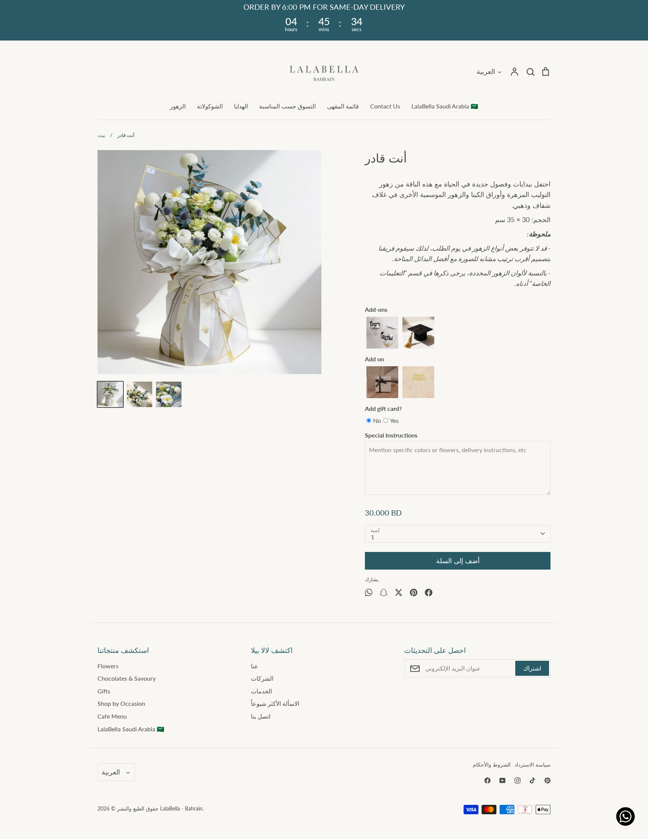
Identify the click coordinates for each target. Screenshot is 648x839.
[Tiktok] (532, 780)
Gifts (104, 691)
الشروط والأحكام (492, 764)
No (377, 420)
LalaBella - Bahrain (181, 808)
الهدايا (241, 106)
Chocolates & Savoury (127, 678)
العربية (486, 71)
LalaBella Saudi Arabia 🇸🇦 (444, 106)
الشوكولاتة (210, 106)
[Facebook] (487, 780)
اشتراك (532, 668)
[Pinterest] (547, 780)
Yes (394, 420)
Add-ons (376, 309)
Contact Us (385, 106)
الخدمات (261, 691)
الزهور (178, 106)
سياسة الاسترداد (532, 764)
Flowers (108, 665)
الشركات (262, 678)
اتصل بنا (260, 716)
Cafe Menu (112, 716)
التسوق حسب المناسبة (287, 106)
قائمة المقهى (343, 106)
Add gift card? (383, 408)
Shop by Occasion (121, 703)
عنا (254, 665)
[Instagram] (517, 780)
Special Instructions (391, 435)
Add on (374, 358)
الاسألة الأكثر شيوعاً (275, 703)
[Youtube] (502, 780)
